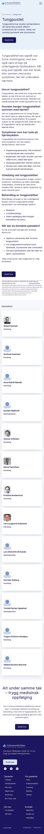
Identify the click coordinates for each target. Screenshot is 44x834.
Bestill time (9, 40)
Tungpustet (17, 14)
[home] (11, 3)
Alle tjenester (7, 14)
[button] (40, 3)
